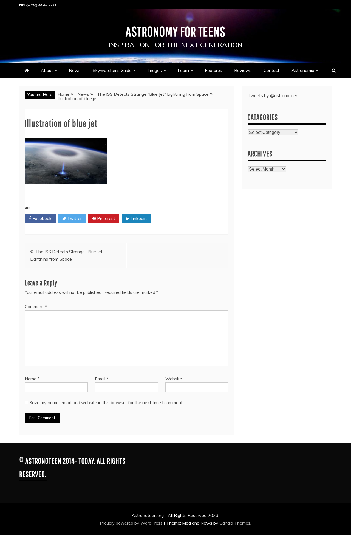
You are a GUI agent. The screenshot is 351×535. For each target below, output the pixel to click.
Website (173, 378)
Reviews (242, 70)
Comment (36, 306)
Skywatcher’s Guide (112, 70)
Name (32, 378)
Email (101, 378)
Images (155, 70)
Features (213, 70)
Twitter (74, 218)
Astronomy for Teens (175, 31)
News (75, 70)
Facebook (41, 218)
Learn (183, 70)
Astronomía (302, 70)
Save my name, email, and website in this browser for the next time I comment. (106, 402)
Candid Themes (234, 523)
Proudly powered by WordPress (132, 523)
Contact (271, 70)
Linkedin (138, 218)
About (47, 70)
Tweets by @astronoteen (273, 95)
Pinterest (105, 218)
